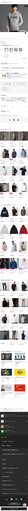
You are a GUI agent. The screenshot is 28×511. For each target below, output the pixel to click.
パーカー (21, 408)
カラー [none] (2, 49)
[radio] (6, 50)
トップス (16, 408)
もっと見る (25, 280)
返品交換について (6, 90)
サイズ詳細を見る (24, 58)
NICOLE (4, 41)
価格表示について (6, 87)
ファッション (11, 408)
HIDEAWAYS (5, 43)
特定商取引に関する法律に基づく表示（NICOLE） (10, 115)
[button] (14, 21)
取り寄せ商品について (7, 89)
